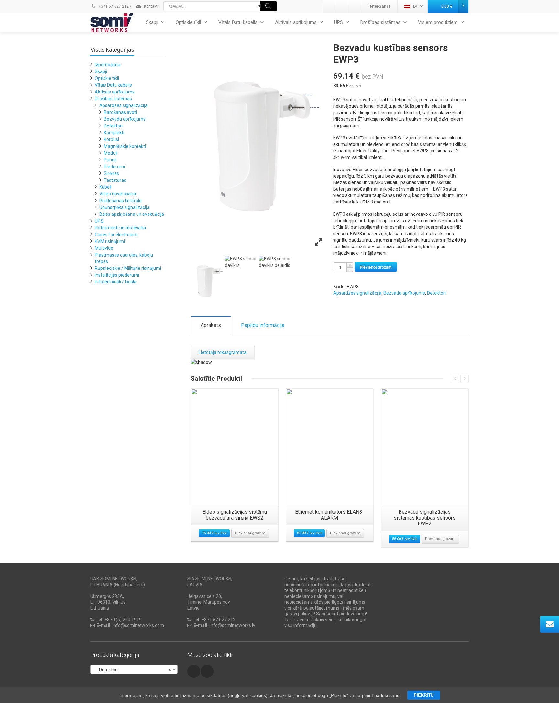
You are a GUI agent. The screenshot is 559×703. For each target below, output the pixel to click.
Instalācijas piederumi (117, 275)
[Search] (268, 6)
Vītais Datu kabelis (238, 22)
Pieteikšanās (379, 6)
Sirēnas (111, 173)
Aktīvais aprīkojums (296, 22)
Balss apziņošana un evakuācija (131, 214)
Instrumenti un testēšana (120, 227)
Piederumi (114, 166)
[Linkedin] (329, 6)
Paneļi (110, 159)
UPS (338, 22)
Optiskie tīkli (188, 22)
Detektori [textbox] (132, 669)
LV (415, 6)
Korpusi (111, 139)
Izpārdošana (107, 64)
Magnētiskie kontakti (125, 146)
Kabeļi (105, 187)
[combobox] (134, 669)
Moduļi (110, 153)
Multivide (104, 248)
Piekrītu (423, 695)
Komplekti (114, 132)
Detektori (436, 293)
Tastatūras (115, 180)
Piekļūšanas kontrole (120, 200)
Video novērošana (117, 193)
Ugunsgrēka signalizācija (124, 207)
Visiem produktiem (438, 22)
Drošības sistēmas (380, 22)
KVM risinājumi (110, 241)
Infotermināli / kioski (115, 281)
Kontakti (151, 6)
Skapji (152, 22)
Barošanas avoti (120, 112)
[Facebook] (354, 6)
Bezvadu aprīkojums (404, 293)
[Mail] (341, 6)
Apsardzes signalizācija (357, 293)
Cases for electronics (116, 234)
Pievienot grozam (376, 267)
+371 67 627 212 (113, 6)
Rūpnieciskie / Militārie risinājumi (128, 268)
